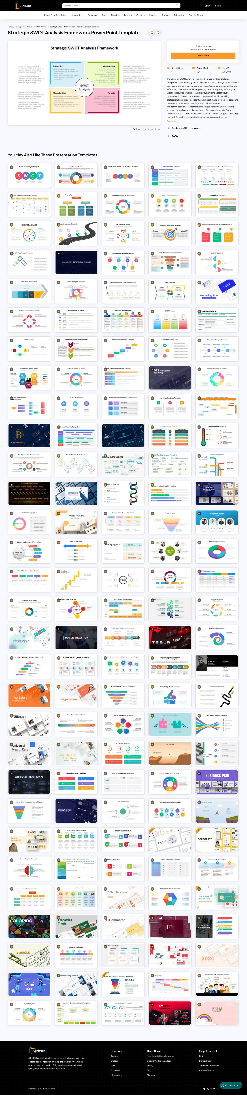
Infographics (77, 15)
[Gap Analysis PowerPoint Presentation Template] (170, 724)
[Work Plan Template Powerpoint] (29, 580)
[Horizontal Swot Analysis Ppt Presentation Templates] (123, 175)
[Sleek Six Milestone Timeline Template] (76, 464)
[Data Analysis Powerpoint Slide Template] (76, 262)
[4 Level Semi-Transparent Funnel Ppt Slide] (29, 811)
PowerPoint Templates (55, 15)
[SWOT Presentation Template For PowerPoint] (170, 320)
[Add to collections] (152, 32)
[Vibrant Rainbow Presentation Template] (217, 1013)
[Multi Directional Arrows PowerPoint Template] (217, 464)
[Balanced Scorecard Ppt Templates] (123, 204)
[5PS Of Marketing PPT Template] (123, 724)
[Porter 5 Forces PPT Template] (76, 608)
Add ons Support (207, 1070)
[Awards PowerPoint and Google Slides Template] (76, 897)
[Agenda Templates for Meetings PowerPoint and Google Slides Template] (76, 320)
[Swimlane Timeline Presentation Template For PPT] (76, 435)
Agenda (128, 15)
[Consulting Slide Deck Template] (217, 493)
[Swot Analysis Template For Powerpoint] (217, 262)
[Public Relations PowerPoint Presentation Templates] (76, 637)
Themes (166, 15)
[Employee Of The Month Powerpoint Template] (217, 897)
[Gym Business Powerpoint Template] (170, 1013)
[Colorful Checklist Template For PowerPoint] (76, 782)
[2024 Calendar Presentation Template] (217, 955)
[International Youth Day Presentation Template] (29, 984)
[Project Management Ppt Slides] (123, 262)
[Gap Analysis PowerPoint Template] (170, 753)
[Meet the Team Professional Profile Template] (217, 522)
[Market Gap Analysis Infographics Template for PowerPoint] (217, 811)
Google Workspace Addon (159, 1061)
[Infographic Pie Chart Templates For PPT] (29, 608)
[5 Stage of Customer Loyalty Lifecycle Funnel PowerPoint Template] (170, 262)
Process (153, 15)
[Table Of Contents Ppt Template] (217, 926)
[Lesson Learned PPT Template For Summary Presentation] (123, 839)
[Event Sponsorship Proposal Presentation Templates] (76, 984)
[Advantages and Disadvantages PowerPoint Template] (170, 435)
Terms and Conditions (209, 1065)
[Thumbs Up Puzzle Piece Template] (170, 695)
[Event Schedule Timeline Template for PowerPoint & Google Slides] (123, 608)
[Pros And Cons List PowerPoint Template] (76, 551)
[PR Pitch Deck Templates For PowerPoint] (170, 926)
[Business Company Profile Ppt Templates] (29, 839)
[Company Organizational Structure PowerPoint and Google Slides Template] (76, 204)
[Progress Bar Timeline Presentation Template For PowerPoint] (170, 493)
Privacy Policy (205, 1061)
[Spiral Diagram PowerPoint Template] (217, 637)
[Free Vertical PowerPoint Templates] (217, 839)
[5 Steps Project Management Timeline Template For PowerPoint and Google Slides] (123, 637)
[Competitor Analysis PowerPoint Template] (123, 782)
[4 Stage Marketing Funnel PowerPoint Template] (170, 522)
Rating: (136, 129)
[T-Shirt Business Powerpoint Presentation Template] (123, 897)
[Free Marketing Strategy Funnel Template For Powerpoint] (123, 984)
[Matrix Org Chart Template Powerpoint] (29, 897)
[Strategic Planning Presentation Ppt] (217, 608)
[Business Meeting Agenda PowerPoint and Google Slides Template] (217, 868)
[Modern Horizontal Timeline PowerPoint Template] (76, 724)
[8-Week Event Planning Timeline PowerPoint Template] (217, 406)
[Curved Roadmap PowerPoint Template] (217, 695)
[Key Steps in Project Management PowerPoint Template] (76, 349)
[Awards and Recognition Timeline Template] (29, 493)
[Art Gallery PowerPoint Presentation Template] (170, 955)
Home (10, 27)
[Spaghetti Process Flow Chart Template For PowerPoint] (123, 291)
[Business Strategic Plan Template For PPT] (170, 175)
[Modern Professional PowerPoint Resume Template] (217, 666)
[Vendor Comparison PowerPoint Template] (170, 868)
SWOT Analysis (41, 27)
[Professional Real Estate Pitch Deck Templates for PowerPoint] (29, 695)
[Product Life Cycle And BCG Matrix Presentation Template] (123, 522)
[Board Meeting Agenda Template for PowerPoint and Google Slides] (170, 464)
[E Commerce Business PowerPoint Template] (123, 926)
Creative (140, 15)
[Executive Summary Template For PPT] (123, 406)
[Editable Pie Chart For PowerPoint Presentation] (29, 522)
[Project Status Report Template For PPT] (217, 580)
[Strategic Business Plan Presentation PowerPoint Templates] (217, 782)
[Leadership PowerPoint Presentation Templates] (76, 493)
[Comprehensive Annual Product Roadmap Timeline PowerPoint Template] (76, 868)
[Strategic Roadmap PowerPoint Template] (76, 233)
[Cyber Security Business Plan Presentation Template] (123, 435)
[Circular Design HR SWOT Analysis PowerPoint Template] (29, 233)
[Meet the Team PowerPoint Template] (170, 551)
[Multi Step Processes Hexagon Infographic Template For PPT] (170, 897)
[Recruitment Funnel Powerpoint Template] (123, 695)
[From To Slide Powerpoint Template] (123, 811)
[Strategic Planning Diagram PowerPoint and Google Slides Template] (76, 175)
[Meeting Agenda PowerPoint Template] (123, 551)
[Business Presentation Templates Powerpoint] (29, 926)
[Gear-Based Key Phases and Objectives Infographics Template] (123, 666)
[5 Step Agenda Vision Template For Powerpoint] (29, 666)
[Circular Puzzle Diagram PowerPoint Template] (170, 782)
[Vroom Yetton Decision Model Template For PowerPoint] (29, 204)
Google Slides (196, 15)
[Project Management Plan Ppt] (170, 811)
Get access (203, 55)
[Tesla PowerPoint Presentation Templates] (170, 637)
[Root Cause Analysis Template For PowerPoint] (217, 349)
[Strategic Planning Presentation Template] (123, 580)
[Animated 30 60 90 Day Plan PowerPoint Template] (217, 233)
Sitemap (151, 1075)
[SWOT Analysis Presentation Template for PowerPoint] (170, 291)
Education (179, 15)
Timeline (115, 15)
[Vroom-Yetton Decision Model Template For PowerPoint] (123, 377)
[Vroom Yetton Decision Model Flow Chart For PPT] (29, 406)
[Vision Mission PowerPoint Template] (170, 233)
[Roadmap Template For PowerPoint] (123, 493)
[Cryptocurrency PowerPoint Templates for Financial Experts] (29, 435)
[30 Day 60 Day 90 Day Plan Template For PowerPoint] (76, 406)
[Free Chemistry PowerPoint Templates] (170, 839)
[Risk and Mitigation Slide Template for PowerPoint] (29, 868)
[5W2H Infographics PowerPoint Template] (170, 608)
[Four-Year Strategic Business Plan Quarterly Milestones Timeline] (217, 175)
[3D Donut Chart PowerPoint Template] (217, 551)
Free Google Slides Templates (160, 1056)
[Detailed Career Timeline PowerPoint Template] (76, 839)
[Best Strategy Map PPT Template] (217, 204)
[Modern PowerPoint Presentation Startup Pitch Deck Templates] (29, 637)
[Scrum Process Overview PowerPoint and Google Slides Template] (170, 580)
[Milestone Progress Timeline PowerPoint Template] (76, 666)
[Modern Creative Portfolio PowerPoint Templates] (76, 522)
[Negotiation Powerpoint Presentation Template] (76, 695)
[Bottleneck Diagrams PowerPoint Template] (217, 724)
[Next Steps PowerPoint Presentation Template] (76, 580)
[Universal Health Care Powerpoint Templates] (29, 753)
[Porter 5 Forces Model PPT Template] (29, 262)
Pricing (217, 5)
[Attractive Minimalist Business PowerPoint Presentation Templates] (29, 724)
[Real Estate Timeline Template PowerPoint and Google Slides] (123, 320)
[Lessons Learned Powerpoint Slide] (29, 551)
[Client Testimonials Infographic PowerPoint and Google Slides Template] (217, 984)
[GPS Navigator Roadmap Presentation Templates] (170, 377)
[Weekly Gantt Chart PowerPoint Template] (170, 984)
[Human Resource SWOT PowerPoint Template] (123, 233)
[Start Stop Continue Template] (170, 406)
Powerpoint (20, 27)
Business (92, 15)
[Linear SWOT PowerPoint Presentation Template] (29, 175)
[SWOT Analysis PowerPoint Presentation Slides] (170, 204)
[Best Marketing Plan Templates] (217, 291)
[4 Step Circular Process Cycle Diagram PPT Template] (29, 1013)
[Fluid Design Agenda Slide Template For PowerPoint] (217, 753)
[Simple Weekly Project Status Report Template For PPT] (76, 1013)
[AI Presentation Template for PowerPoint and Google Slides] (29, 782)
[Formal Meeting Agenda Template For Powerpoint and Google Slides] (217, 320)
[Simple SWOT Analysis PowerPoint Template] (76, 377)
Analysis (30, 27)
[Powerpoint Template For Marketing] (123, 464)
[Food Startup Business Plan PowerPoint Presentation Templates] (76, 753)
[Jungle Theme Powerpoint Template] (29, 955)
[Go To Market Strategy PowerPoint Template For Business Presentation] (76, 955)
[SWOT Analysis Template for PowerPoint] (29, 349)
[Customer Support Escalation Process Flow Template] (170, 666)
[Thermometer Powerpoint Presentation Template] (217, 435)
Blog (149, 1070)
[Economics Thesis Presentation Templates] (76, 926)
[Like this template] (158, 32)
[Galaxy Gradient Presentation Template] (76, 811)
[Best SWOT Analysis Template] (76, 291)
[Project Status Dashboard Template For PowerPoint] (123, 1013)
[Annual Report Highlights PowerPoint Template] (29, 377)
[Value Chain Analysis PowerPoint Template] (29, 291)
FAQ (201, 1056)
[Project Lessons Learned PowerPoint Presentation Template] (123, 868)
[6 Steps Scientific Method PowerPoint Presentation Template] (123, 955)
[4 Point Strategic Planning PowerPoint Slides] (217, 377)
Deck (104, 15)
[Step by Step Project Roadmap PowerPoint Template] (123, 349)
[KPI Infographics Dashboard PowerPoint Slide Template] (123, 753)
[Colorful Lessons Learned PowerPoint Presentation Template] (170, 349)
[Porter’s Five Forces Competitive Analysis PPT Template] (29, 320)
